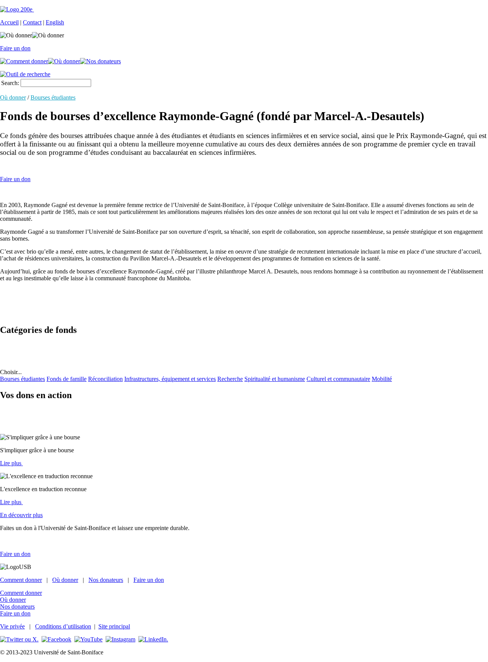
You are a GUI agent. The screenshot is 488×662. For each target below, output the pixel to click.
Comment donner (21, 580)
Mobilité (382, 379)
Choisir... (11, 372)
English (55, 22)
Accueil (9, 22)
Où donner (13, 97)
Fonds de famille (67, 379)
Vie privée (12, 626)
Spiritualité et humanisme (274, 379)
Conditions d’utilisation (63, 626)
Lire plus (11, 463)
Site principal (114, 626)
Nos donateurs (105, 580)
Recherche (230, 379)
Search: (10, 83)
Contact (32, 22)
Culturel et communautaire (338, 379)
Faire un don (15, 48)
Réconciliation (105, 379)
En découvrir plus (21, 515)
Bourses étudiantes (52, 97)
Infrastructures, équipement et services (170, 379)
